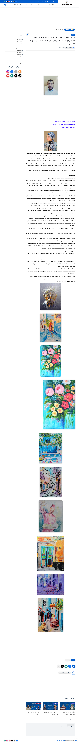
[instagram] (9, 1)
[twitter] (14, 1)
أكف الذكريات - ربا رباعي (58, 29)
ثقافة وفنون (32, 4)
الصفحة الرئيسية (53, 4)
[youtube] (11, 1)
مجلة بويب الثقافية (68, 47)
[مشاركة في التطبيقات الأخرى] (58, 666)
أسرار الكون (47, 1)
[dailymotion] (15, 71)
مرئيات (20, 61)
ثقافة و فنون (19, 52)
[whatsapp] (4, 1)
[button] (69, 666)
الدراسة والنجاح (17, 4)
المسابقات (37, 1)
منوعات (42, 1)
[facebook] (16, 1)
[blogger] (19, 71)
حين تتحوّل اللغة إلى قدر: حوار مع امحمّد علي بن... (50, 713)
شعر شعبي (39, 4)
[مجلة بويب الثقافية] (67, 3)
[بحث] (5, 5)
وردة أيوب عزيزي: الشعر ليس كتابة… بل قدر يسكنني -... (68, 713)
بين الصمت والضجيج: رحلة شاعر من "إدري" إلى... (33, 713)
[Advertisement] (39, 18)
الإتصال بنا (32, 1)
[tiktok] (7, 1)
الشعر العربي (45, 4)
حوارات (27, 4)
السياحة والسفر (54, 1)
